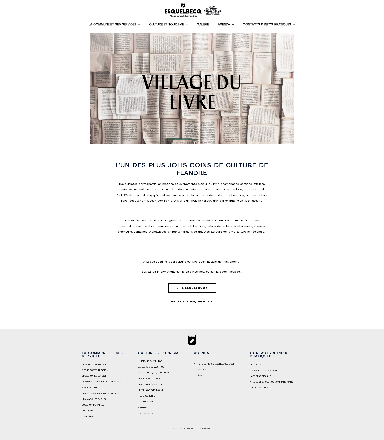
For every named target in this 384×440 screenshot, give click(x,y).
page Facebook (231, 271)
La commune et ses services (112, 24)
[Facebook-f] (192, 424)
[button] (192, 288)
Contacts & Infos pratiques (267, 24)
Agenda (224, 24)
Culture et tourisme (166, 24)
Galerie (203, 24)
